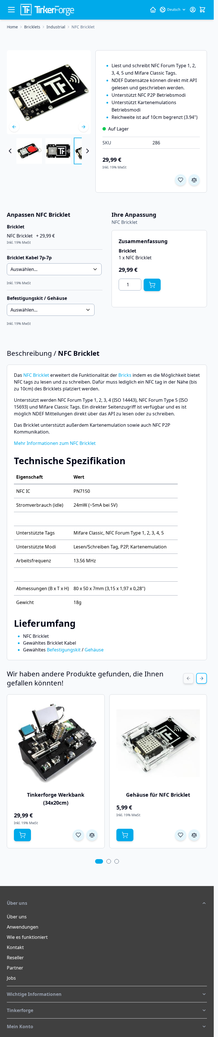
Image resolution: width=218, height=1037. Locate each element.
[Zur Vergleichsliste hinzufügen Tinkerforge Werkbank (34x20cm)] (92, 835)
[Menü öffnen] (11, 9)
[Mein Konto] (192, 9)
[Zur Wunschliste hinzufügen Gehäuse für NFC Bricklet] (180, 835)
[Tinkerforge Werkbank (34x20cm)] (56, 743)
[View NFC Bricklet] (29, 151)
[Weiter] (83, 127)
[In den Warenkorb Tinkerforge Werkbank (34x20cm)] (22, 835)
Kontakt (15, 947)
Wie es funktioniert (27, 937)
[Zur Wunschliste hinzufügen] (180, 180)
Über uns (17, 917)
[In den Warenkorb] (152, 285)
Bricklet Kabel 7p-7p (29, 257)
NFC (27, 375)
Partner (15, 968)
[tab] (99, 861)
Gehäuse (94, 650)
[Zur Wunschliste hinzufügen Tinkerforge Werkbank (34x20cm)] (78, 835)
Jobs (11, 978)
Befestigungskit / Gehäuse (37, 298)
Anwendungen (22, 927)
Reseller (15, 957)
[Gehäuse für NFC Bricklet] (158, 743)
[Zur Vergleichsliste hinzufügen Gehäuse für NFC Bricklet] (194, 835)
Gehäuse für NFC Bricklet (158, 794)
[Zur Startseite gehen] (47, 10)
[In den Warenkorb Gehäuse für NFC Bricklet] (124, 835)
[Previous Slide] (188, 678)
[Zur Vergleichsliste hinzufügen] (194, 180)
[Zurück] (14, 127)
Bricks (124, 375)
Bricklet (41, 375)
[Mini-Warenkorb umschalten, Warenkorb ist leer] (202, 9)
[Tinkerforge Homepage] (153, 9)
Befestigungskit (64, 650)
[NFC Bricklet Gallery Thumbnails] (49, 151)
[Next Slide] (201, 678)
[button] (107, 903)
